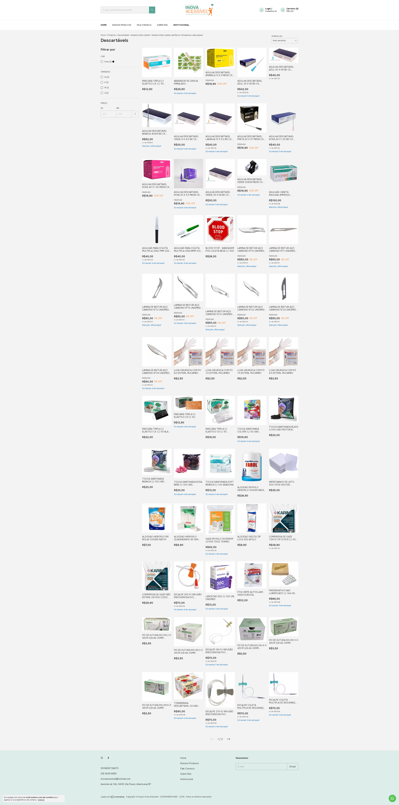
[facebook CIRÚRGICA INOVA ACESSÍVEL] (108, 758)
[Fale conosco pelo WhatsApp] (392, 798)
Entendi (41, 800)
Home (104, 25)
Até (117, 108)
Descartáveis (123, 35)
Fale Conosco (144, 25)
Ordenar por (277, 36)
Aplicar (135, 114)
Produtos (111, 35)
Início (103, 35)
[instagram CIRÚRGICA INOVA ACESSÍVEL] (102, 758)
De (102, 108)
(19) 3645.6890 (109, 773)
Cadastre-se (270, 11)
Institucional (181, 25)
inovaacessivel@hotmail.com (115, 778)
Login (268, 8)
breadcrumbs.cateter (140, 35)
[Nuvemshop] (113, 797)
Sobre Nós (162, 25)
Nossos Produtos (121, 25)
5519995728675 (109, 768)
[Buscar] (152, 10)
